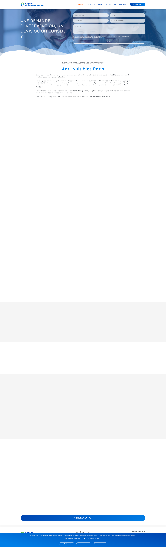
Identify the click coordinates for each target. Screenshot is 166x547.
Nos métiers (111, 4)
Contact (122, 4)
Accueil (81, 4)
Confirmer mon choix (83, 544)
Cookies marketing (93, 539)
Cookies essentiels (74, 539)
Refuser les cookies (99, 544)
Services (91, 4)
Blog (100, 4)
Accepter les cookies (67, 544)
